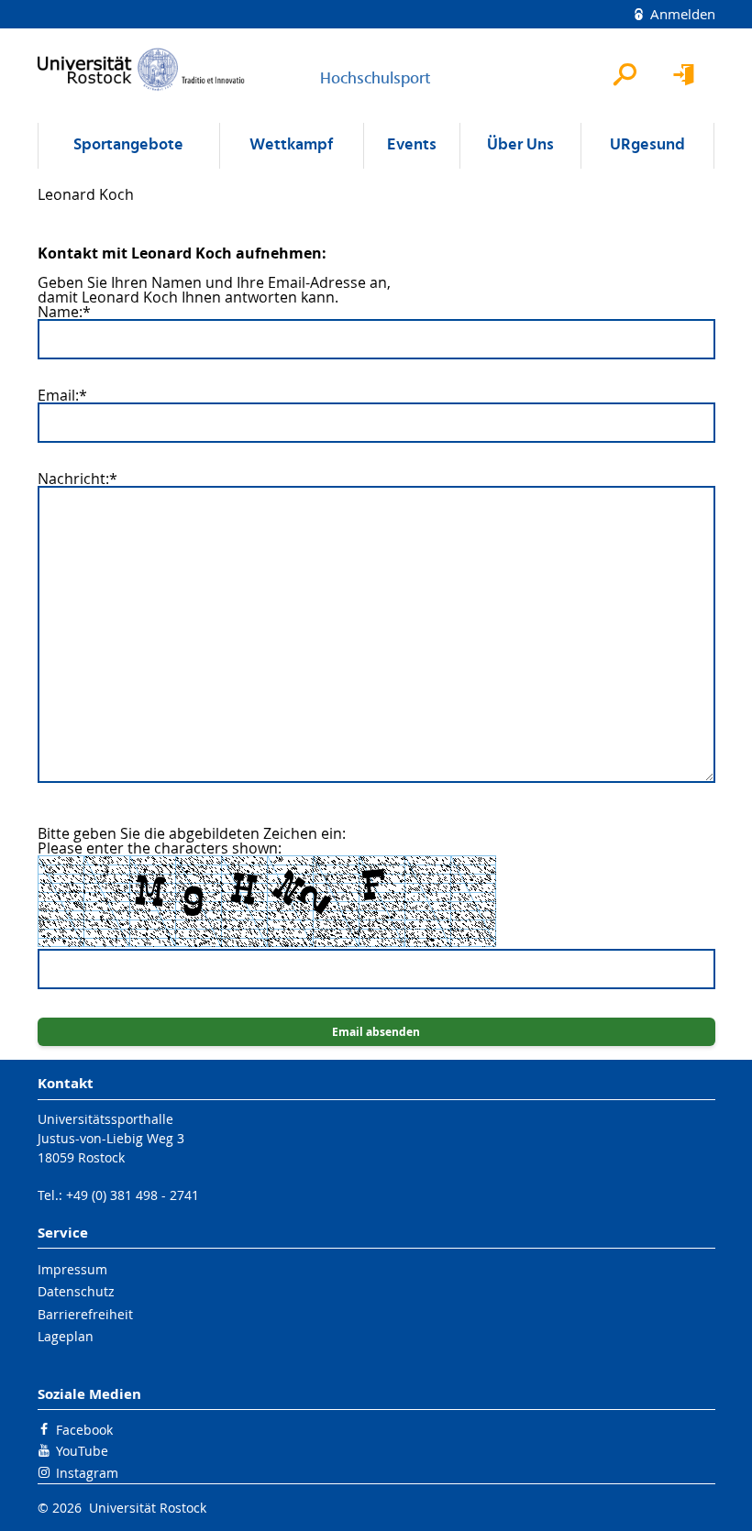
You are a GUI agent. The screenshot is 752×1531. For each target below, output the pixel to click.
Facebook (84, 1429)
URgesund (647, 145)
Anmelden (681, 14)
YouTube (82, 1450)
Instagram (87, 1472)
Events (412, 145)
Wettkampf (291, 145)
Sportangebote (128, 145)
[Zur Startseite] (141, 69)
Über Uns (520, 145)
